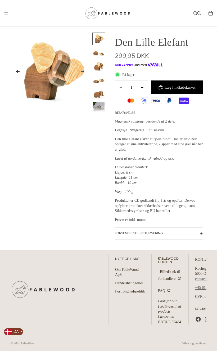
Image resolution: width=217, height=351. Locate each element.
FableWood (28, 343)
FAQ (162, 291)
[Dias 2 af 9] (99, 52)
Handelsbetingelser (129, 283)
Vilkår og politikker (194, 343)
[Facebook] (198, 319)
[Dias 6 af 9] (99, 108)
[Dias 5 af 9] (99, 94)
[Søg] (195, 13)
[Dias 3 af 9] (99, 66)
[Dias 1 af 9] (99, 39)
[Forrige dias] (16, 72)
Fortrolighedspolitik (130, 291)
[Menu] (6, 13)
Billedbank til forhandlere (169, 275)
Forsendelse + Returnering (139, 233)
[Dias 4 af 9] (99, 80)
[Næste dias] (84, 72)
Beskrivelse (125, 113)
